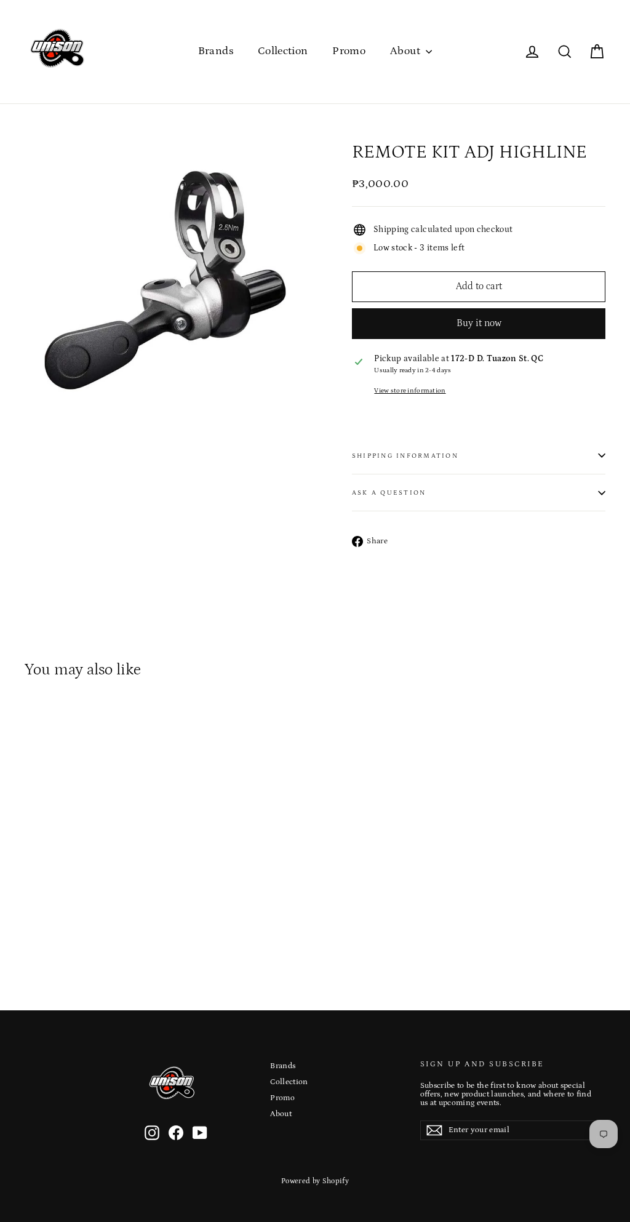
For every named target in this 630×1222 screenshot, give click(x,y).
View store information (409, 390)
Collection (283, 51)
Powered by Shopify (315, 1181)
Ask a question (389, 493)
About (406, 51)
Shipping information (405, 456)
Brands (215, 51)
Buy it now (479, 323)
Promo (348, 51)
